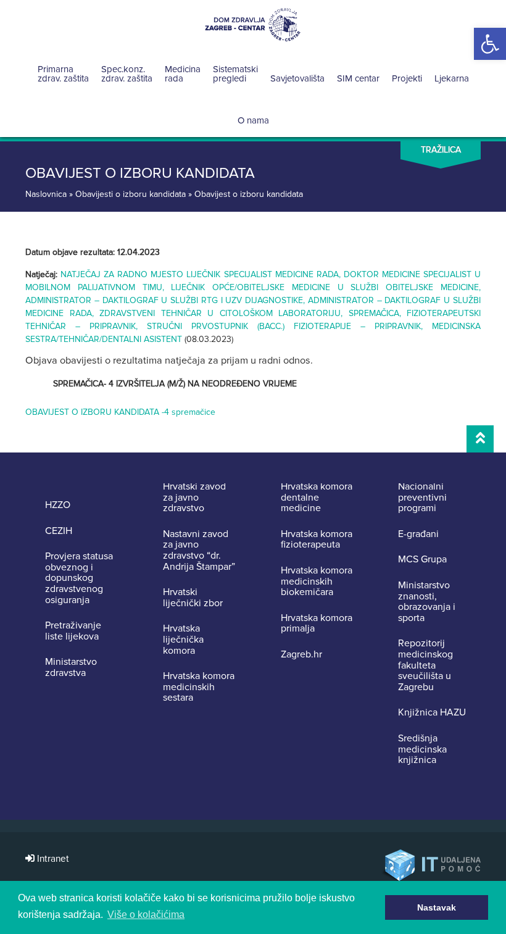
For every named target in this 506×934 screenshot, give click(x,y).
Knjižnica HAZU (432, 713)
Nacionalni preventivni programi (422, 498)
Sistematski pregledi (235, 74)
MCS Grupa (422, 559)
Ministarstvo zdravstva (71, 667)
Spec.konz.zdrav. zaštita (126, 74)
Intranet (52, 859)
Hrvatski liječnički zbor (193, 598)
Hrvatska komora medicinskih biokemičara (316, 581)
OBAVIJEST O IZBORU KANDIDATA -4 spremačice (120, 412)
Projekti (407, 78)
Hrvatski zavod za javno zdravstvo (194, 498)
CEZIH (58, 531)
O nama (253, 120)
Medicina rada (183, 74)
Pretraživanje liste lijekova (73, 631)
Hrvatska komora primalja (316, 624)
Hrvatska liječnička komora (183, 639)
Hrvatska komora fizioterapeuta (316, 540)
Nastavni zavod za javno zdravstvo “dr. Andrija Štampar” (199, 550)
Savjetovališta (297, 78)
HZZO (57, 505)
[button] (490, 44)
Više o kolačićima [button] (146, 914)
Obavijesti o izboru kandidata (130, 194)
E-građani (418, 534)
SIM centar (358, 78)
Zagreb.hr (301, 655)
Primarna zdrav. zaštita (63, 74)
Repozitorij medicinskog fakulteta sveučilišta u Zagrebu (425, 665)
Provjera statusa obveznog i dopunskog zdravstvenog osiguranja (79, 578)
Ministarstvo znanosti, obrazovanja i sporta (426, 601)
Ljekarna (451, 78)
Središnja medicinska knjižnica (422, 749)
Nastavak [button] (436, 907)
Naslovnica (46, 194)
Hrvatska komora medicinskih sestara (198, 687)
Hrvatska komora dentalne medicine (316, 498)
